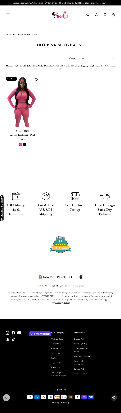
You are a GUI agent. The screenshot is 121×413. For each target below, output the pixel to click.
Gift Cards (55, 367)
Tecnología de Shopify (60, 402)
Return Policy (79, 339)
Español (58, 389)
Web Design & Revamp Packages (58, 374)
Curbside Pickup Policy (81, 350)
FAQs (53, 358)
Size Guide (55, 353)
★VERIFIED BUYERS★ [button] (1, 208)
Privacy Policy (80, 369)
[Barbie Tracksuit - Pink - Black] (24, 144)
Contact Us (56, 348)
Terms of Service (81, 373)
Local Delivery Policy (83, 356)
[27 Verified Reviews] (60, 258)
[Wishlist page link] (87, 14)
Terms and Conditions (78, 362)
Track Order (56, 362)
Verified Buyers (57, 339)
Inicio (8, 34)
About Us (55, 343)
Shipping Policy (80, 343)
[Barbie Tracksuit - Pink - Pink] (20, 144)
